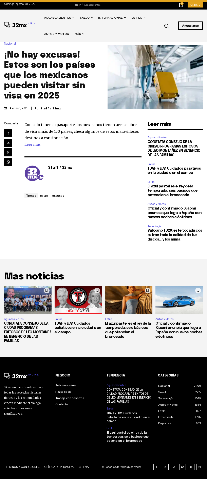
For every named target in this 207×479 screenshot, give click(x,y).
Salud (151, 164)
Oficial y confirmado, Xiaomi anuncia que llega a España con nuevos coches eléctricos (175, 213)
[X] (8, 143)
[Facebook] (8, 133)
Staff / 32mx (50, 108)
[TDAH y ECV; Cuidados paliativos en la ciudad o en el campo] (78, 300)
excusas (58, 196)
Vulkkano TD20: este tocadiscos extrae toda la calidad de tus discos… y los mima (175, 235)
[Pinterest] (8, 152)
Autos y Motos (157, 204)
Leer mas (32, 144)
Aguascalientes (157, 137)
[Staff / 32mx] (34, 174)
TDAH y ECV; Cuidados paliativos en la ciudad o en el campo (78, 328)
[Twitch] (182, 467)
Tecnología (155, 226)
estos (44, 196)
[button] (166, 26)
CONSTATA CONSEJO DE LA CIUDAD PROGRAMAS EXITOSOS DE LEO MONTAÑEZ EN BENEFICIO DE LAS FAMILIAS (27, 332)
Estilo (151, 182)
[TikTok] (174, 467)
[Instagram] (165, 467)
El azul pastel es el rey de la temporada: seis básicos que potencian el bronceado (172, 191)
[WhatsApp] (8, 162)
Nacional (10, 43)
